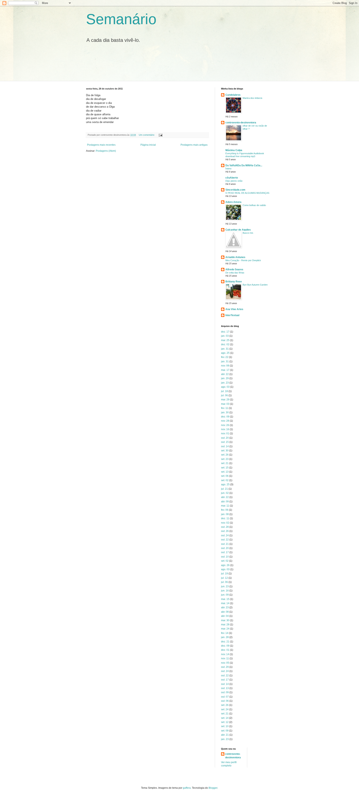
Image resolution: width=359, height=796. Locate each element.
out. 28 (225, 526)
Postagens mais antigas (194, 144)
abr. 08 (225, 611)
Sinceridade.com (235, 189)
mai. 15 (225, 599)
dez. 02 (225, 344)
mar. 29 (225, 399)
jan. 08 (225, 514)
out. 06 (225, 700)
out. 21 (225, 544)
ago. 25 (225, 352)
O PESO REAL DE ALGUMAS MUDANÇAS (247, 193)
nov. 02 (225, 522)
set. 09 (225, 730)
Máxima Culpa (233, 150)
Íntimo (228, 168)
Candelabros (233, 94)
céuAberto (231, 177)
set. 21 (225, 463)
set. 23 (225, 459)
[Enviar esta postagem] (160, 135)
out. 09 (225, 692)
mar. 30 (225, 620)
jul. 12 (224, 577)
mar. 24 (225, 628)
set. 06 (225, 475)
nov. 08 (225, 365)
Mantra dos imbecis (252, 98)
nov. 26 (225, 425)
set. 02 (225, 480)
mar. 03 (225, 403)
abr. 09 (225, 501)
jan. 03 (225, 335)
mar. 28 (225, 624)
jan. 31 (225, 348)
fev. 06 (224, 509)
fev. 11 (224, 408)
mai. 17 (225, 370)
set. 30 (225, 450)
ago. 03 (225, 386)
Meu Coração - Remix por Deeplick (243, 260)
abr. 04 (225, 616)
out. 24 (225, 535)
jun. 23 (225, 586)
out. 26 (225, 531)
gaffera (187, 787)
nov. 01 (225, 433)
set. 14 (225, 718)
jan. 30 (225, 412)
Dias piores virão (233, 181)
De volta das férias (234, 272)
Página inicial (148, 144)
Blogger (213, 787)
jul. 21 (224, 488)
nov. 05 (225, 662)
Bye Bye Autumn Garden (255, 284)
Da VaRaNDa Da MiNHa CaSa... (243, 165)
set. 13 (225, 471)
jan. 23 (225, 382)
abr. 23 (225, 607)
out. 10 (225, 556)
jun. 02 (225, 493)
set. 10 (225, 726)
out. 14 (225, 446)
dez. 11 (225, 518)
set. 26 (225, 454)
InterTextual (232, 315)
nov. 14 (225, 654)
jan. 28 (225, 637)
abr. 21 (225, 734)
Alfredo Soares (234, 269)
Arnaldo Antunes (235, 257)
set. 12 (225, 722)
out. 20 (225, 437)
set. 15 (225, 467)
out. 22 (225, 539)
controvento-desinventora (240, 122)
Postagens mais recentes (101, 144)
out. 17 (225, 552)
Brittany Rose (233, 281)
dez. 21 (225, 641)
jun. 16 (225, 590)
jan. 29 (225, 378)
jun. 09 (225, 594)
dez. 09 (225, 416)
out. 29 (225, 667)
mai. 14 (225, 603)
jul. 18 (224, 391)
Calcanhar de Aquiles (238, 229)
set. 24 (225, 709)
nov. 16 (225, 429)
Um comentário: (147, 135)
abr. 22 (225, 374)
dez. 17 (225, 331)
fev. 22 (224, 357)
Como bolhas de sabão (254, 205)
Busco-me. (248, 233)
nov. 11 (225, 658)
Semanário (121, 19)
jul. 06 (224, 395)
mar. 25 (225, 340)
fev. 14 (224, 633)
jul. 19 (224, 573)
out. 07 (225, 696)
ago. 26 (225, 565)
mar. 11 (225, 505)
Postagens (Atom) (106, 150)
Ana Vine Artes (234, 309)
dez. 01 (225, 649)
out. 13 (225, 688)
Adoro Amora (233, 202)
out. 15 (225, 442)
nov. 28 (225, 420)
